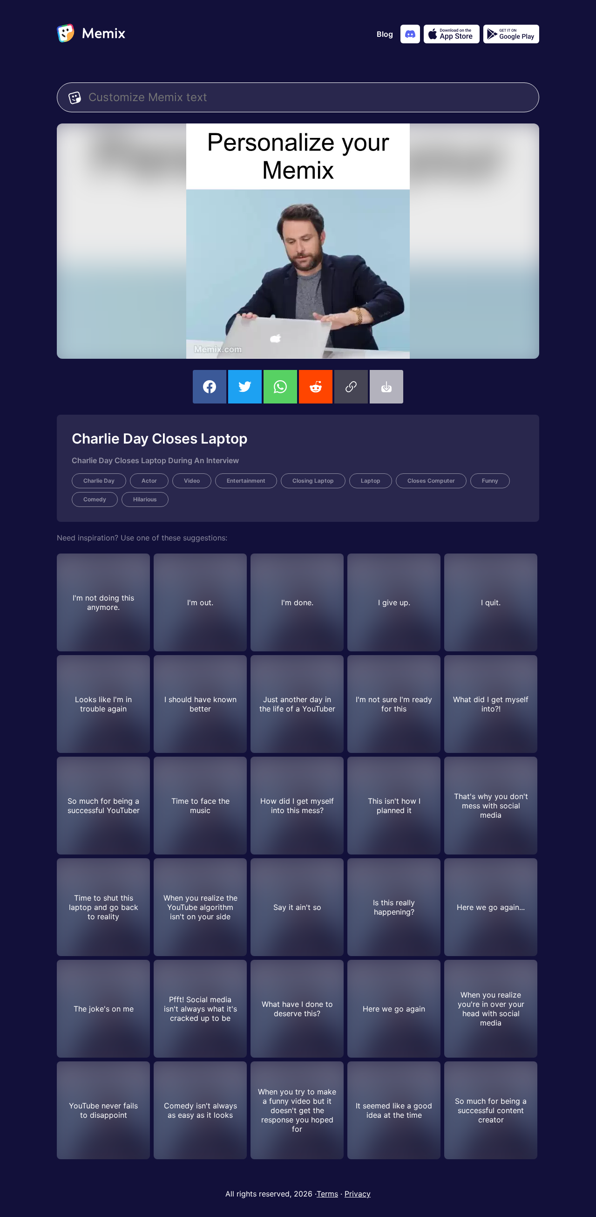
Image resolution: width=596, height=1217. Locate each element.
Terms (327, 1193)
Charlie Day (99, 480)
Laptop (370, 480)
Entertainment (246, 480)
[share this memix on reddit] (315, 386)
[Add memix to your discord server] (410, 34)
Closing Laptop (313, 480)
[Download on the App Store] (452, 34)
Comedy (94, 499)
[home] (91, 34)
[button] (351, 386)
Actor (149, 480)
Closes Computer (431, 480)
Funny (490, 480)
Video (192, 480)
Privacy (358, 1193)
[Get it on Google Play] (511, 34)
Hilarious (145, 499)
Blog (385, 34)
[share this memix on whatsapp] (280, 386)
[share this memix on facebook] (209, 386)
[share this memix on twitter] (245, 386)
